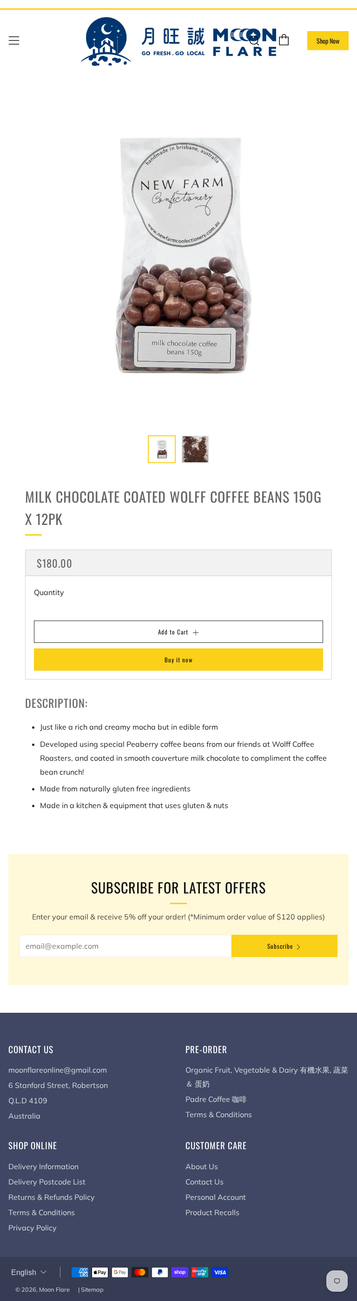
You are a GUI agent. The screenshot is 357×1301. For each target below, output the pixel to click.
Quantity (49, 592)
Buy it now (179, 659)
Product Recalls (212, 1212)
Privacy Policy (32, 1227)
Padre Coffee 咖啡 (216, 1099)
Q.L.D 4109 (27, 1100)
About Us (201, 1166)
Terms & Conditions (218, 1114)
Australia (24, 1115)
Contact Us (204, 1181)
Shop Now (328, 40)
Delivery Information (43, 1166)
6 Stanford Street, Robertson (58, 1085)
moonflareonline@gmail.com (57, 1069)
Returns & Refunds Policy (51, 1197)
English (23, 1272)
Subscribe (280, 946)
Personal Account (215, 1197)
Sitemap (92, 1289)
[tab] (162, 449)
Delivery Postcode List (47, 1181)
